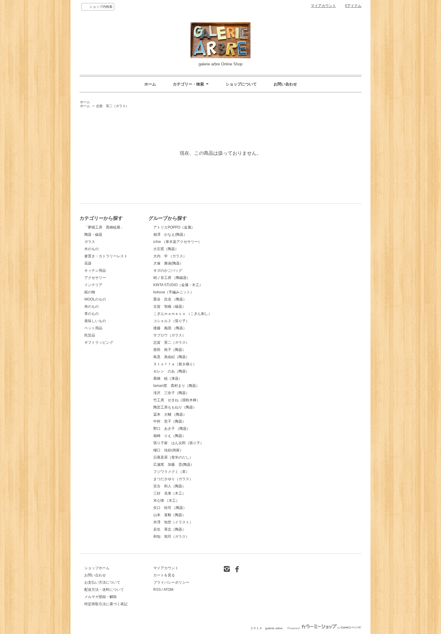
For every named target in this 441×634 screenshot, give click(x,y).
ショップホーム (97, 568)
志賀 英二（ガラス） (112, 106)
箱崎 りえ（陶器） (169, 436)
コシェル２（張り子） (171, 321)
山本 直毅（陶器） (169, 515)
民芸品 (89, 335)
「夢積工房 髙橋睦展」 (104, 227)
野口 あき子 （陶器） (171, 428)
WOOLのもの (95, 299)
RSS (157, 590)
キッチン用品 (95, 270)
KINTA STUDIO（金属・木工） (178, 285)
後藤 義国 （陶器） (170, 328)
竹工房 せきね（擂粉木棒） (176, 400)
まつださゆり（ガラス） (173, 479)
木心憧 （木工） (166, 500)
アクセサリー (95, 278)
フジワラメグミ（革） (171, 472)
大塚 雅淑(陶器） (168, 263)
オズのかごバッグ (167, 270)
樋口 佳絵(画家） (168, 450)
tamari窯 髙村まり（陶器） (176, 386)
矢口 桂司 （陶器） (170, 508)
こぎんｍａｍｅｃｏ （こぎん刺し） (182, 314)
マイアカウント (323, 6)
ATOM (168, 590)
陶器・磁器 (93, 234)
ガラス (89, 242)
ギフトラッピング (98, 342)
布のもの (91, 306)
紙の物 (89, 292)
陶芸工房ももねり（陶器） (174, 407)
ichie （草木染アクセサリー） (177, 242)
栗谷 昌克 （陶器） (170, 299)
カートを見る (164, 575)
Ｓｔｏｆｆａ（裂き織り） (174, 364)
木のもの (91, 249)
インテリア (93, 285)
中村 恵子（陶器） (169, 421)
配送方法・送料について (104, 590)
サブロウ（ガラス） (169, 335)
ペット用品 (93, 328)
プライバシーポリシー (171, 582)
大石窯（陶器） (165, 249)
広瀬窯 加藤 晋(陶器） (173, 464)
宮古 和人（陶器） (169, 486)
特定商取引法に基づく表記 (106, 604)
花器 (88, 263)
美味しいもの (95, 321)
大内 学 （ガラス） (170, 256)
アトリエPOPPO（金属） (174, 227)
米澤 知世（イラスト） (173, 522)
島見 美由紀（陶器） (171, 357)
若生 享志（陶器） (169, 529)
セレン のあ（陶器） (171, 371)
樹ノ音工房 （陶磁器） (171, 278)
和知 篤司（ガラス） (171, 536)
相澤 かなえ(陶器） (170, 234)
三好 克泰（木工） (169, 493)
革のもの (91, 314)
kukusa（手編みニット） (173, 292)
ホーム (150, 84)
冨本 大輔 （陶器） (170, 414)
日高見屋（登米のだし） (173, 457)
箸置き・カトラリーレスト (106, 256)
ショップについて (241, 84)
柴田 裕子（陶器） (169, 350)
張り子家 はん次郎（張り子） (178, 443)
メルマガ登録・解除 (100, 597)
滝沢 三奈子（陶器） (171, 393)
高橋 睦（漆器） (167, 378)
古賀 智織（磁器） (169, 306)
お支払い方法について (102, 582)
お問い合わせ (285, 84)
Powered (294, 628)
